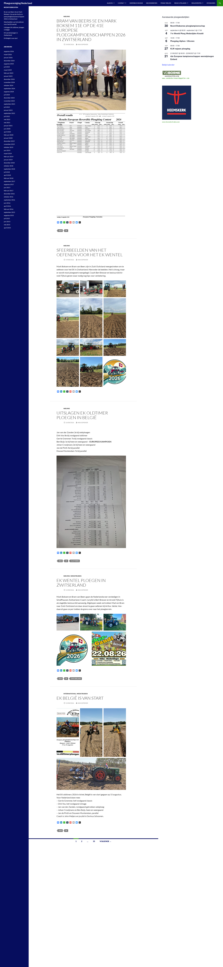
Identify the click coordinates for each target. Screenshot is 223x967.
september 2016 (9, 200)
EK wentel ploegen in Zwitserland (81, 583)
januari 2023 (8, 110)
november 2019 (9, 144)
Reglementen (196, 3)
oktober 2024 (8, 85)
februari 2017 (8, 191)
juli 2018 (7, 172)
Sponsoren (211, 3)
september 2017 (9, 181)
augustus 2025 (9, 64)
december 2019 (9, 141)
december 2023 (9, 98)
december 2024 (9, 79)
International (69, 694)
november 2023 (9, 101)
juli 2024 (7, 95)
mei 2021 (7, 123)
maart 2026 (8, 54)
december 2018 (9, 163)
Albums (110, 3)
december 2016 (9, 194)
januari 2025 (8, 76)
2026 (60, 230)
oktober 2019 (8, 147)
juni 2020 (7, 129)
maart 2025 (8, 70)
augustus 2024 (9, 92)
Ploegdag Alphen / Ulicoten (182, 41)
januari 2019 (8, 160)
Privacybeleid (166, 3)
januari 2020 (8, 138)
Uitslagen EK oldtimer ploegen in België (82, 415)
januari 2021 (8, 126)
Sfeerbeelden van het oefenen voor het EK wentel (90, 252)
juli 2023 (7, 107)
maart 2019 (8, 153)
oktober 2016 (8, 197)
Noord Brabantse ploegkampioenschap (187, 25)
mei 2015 (7, 225)
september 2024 (9, 88)
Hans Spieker (83, 44)
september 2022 (9, 113)
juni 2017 (7, 187)
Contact (121, 3)
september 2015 (9, 212)
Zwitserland (76, 678)
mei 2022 (7, 119)
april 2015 (7, 228)
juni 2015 (7, 222)
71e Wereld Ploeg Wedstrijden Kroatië (187, 33)
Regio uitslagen (180, 3)
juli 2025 (7, 67)
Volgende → (105, 841)
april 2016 (7, 206)
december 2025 (9, 61)
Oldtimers (75, 561)
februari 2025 (8, 73)
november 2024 (9, 82)
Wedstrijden (75, 576)
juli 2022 (7, 116)
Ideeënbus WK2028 (136, 3)
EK (66, 230)
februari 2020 (8, 135)
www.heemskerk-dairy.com (171, 122)
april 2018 (7, 175)
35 (94, 841)
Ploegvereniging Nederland (18, 3)
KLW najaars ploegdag (180, 48)
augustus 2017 (9, 184)
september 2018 (9, 169)
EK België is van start (80, 698)
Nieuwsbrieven (151, 3)
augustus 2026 (9, 51)
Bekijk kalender (168, 64)
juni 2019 (7, 150)
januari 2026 (8, 58)
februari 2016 (8, 209)
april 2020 (7, 132)
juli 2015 (7, 218)
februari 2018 (8, 178)
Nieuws (66, 16)
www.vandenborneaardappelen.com (175, 78)
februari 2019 (8, 157)
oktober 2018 (8, 166)
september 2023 (9, 104)
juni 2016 (7, 203)
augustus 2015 (9, 215)
